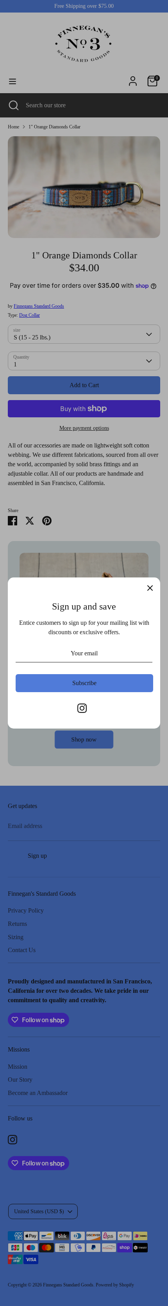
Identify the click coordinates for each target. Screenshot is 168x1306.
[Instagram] (82, 708)
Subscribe (84, 683)
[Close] (150, 587)
